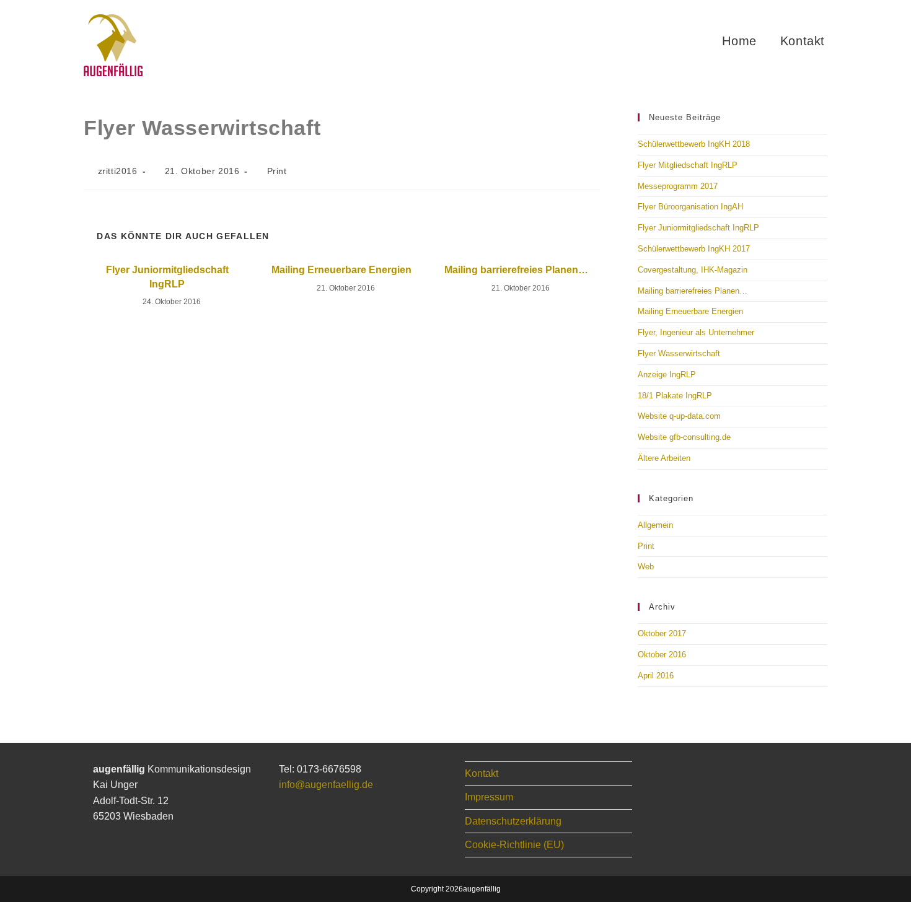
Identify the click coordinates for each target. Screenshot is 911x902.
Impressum (489, 797)
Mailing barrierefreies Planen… (516, 270)
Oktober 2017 (662, 633)
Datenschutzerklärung (513, 821)
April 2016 (656, 675)
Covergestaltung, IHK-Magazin (692, 269)
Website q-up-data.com (679, 416)
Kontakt (481, 773)
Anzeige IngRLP (667, 374)
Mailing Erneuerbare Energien (341, 270)
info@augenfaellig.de (326, 784)
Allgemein (655, 525)
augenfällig (482, 889)
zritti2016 (118, 171)
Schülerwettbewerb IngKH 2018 (694, 144)
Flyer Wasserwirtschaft (679, 353)
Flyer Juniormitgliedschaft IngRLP (167, 277)
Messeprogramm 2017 (678, 186)
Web (646, 566)
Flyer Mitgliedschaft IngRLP (687, 165)
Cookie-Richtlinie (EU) (514, 844)
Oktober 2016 (662, 654)
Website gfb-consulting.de (684, 437)
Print (277, 171)
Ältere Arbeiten (664, 458)
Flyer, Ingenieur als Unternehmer (696, 332)
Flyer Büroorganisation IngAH (690, 206)
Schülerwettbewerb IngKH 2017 (694, 248)
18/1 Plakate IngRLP (675, 395)
